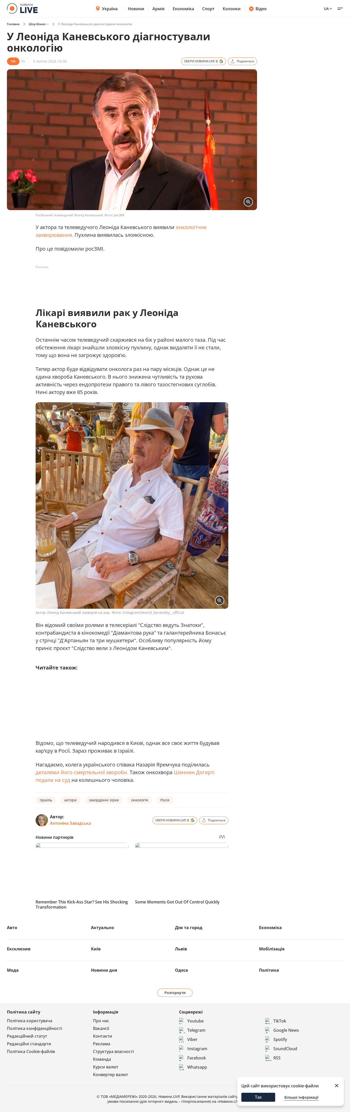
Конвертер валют (110, 1074)
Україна (110, 9)
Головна (13, 24)
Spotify (280, 1039)
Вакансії (101, 1028)
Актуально (102, 927)
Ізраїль (46, 800)
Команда (102, 1059)
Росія (164, 800)
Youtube (195, 1021)
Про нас (101, 1021)
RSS (277, 1058)
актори (70, 800)
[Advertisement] (129, 282)
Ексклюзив (18, 949)
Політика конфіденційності (34, 1028)
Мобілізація (271, 949)
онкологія (139, 800)
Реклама (101, 1044)
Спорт (208, 9)
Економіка (183, 9)
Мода (13, 970)
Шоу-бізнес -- (39, 24)
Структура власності (113, 1051)
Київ (96, 949)
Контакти (102, 1036)
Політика (269, 970)
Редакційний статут (27, 1036)
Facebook (196, 1058)
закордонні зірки (104, 800)
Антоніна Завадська (70, 823)
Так (258, 1097)
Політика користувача (29, 1021)
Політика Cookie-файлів (31, 1051)
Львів (181, 949)
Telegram (196, 1030)
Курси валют (105, 1067)
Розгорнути (175, 992)
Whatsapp (197, 1067)
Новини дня (104, 970)
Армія (158, 9)
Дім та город (188, 927)
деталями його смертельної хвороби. (82, 772)
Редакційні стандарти (29, 1044)
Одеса (181, 970)
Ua (326, 8)
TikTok (279, 1021)
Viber (192, 1039)
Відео (261, 9)
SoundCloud (285, 1048)
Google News (286, 1030)
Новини (136, 9)
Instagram (197, 1048)
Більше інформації (301, 1097)
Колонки (232, 9)
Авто (12, 927)
